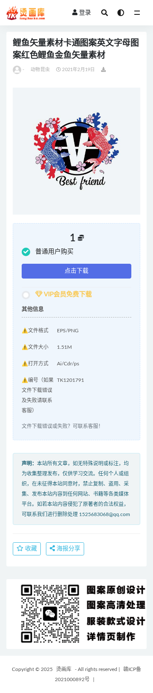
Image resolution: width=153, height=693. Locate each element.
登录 (85, 13)
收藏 (30, 549)
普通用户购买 (54, 251)
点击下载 (76, 271)
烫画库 (63, 669)
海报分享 (67, 549)
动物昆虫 (40, 69)
